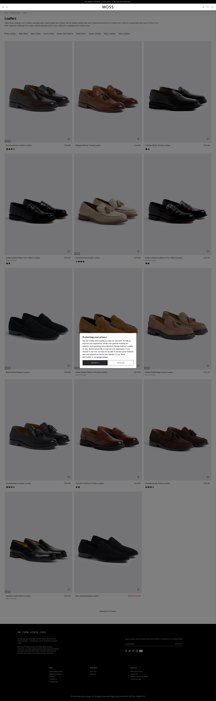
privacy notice (102, 357)
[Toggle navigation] (3, 7)
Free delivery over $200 (92, 1)
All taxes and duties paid (122, 1)
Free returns (107, 1)
